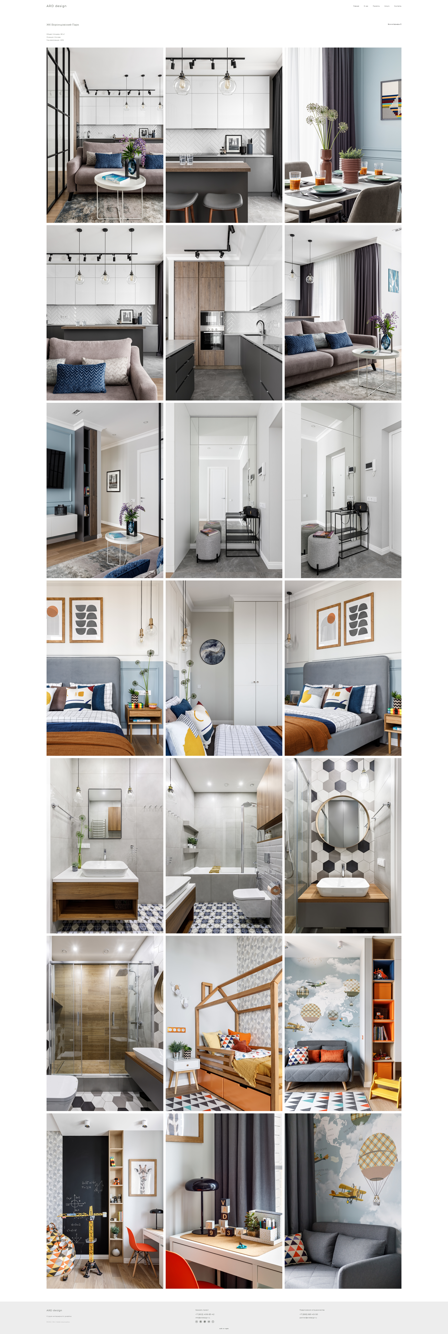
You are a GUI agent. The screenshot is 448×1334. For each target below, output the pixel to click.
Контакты (397, 6)
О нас (366, 6)
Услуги (387, 6)
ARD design (57, 6)
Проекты (376, 6)
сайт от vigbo (224, 1328)
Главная (356, 6)
